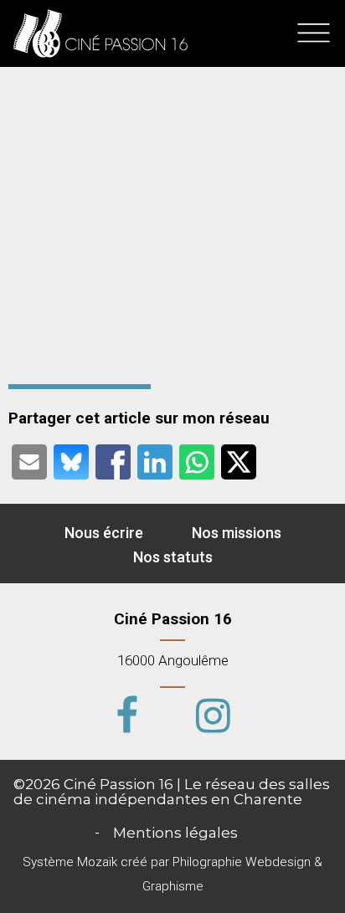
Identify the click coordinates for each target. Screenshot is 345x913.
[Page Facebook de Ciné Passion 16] (127, 719)
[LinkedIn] (154, 460)
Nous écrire (103, 532)
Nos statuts (173, 556)
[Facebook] (113, 460)
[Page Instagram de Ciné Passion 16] (213, 719)
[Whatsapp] (196, 460)
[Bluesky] (71, 460)
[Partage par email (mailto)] (29, 460)
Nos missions (236, 532)
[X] (238, 460)
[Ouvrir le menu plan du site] (313, 33)
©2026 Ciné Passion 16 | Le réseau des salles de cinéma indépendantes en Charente (171, 791)
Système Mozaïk (70, 861)
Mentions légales (175, 832)
